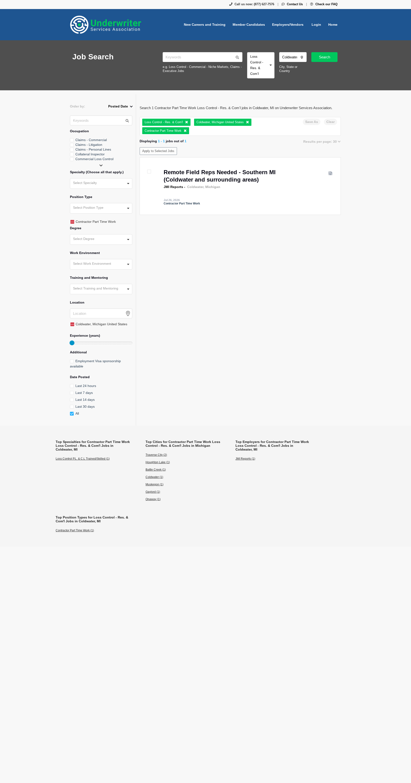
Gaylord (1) (153, 491)
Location (77, 302)
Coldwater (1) (154, 477)
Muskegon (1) (154, 484)
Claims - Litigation (88, 145)
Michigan (212, 187)
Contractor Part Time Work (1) (75, 530)
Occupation (79, 131)
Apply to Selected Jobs (158, 151)
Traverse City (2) (156, 455)
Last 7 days (84, 393)
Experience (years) (85, 335)
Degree (75, 228)
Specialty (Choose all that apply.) (97, 172)
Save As (311, 122)
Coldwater (195, 187)
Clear (330, 122)
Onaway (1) (153, 499)
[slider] (71, 343)
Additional (78, 352)
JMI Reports (173, 187)
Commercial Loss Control (94, 159)
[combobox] (260, 65)
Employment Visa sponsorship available (95, 363)
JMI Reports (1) (245, 458)
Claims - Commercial (91, 140)
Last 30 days (85, 406)
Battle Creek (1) (156, 469)
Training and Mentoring (89, 278)
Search (324, 57)
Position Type (81, 197)
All (77, 413)
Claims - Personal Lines (93, 149)
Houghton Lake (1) (158, 462)
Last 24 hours (85, 386)
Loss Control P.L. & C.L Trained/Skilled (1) (83, 458)
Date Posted (80, 377)
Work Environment (85, 253)
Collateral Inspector (90, 154)
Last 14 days (85, 400)
